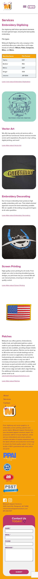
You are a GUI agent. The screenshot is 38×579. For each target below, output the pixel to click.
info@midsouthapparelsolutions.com (15, 508)
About (6, 395)
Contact (6, 402)
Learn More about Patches (11, 381)
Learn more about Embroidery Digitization (16, 82)
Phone (7, 541)
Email (8, 535)
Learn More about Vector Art (11, 145)
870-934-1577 (7, 511)
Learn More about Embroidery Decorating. (16, 215)
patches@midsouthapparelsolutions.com (15, 376)
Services (7, 399)
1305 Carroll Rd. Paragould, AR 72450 (15, 506)
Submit (19, 572)
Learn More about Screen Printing (13, 285)
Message (9, 547)
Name (8, 528)
